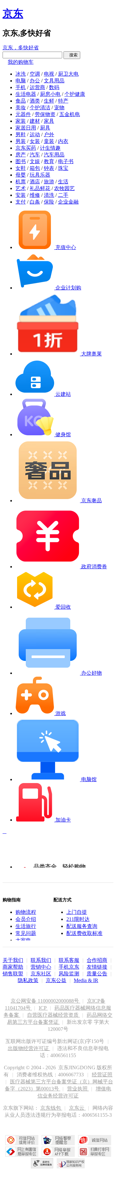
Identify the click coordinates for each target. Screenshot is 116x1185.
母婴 (20, 175)
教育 (49, 161)
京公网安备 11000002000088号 (45, 1001)
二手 (63, 195)
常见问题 (25, 933)
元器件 (23, 114)
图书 (20, 161)
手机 (20, 87)
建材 (35, 121)
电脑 (20, 80)
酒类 (35, 101)
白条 (35, 201)
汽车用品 (54, 154)
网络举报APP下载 (58, 1152)
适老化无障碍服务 (42, 1163)
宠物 (59, 107)
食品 (20, 101)
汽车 (35, 154)
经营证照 (102, 1074)
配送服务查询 (81, 926)
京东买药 (25, 148)
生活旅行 (25, 926)
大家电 (23, 940)
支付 (20, 201)
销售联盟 (13, 973)
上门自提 (76, 912)
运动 (35, 134)
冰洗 (20, 74)
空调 (35, 74)
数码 (54, 87)
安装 (20, 195)
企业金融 (68, 201)
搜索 (72, 55)
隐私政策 (28, 980)
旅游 (49, 181)
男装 (20, 141)
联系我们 (41, 960)
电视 (49, 74)
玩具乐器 (40, 175)
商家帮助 (13, 967)
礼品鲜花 (40, 188)
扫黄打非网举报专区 (94, 1152)
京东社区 (41, 973)
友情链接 (97, 967)
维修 (35, 195)
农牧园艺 (64, 188)
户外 (49, 134)
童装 (49, 141)
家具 (49, 121)
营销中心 (41, 967)
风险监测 (69, 973)
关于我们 (13, 960)
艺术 (20, 188)
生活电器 (25, 94)
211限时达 (78, 919)
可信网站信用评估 (21, 1140)
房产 (20, 154)
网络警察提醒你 (58, 1140)
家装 (20, 121)
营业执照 (78, 1088)
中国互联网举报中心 (21, 1152)
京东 (13, 13)
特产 (63, 101)
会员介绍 (25, 919)
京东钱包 (51, 1108)
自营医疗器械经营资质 (53, 1015)
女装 (35, 141)
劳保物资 (45, 114)
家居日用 (25, 127)
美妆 (20, 107)
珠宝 (63, 168)
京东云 (77, 1108)
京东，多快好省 (21, 47)
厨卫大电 (68, 74)
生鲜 (49, 101)
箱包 (35, 168)
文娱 (35, 161)
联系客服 (69, 960)
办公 (35, 80)
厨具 (45, 127)
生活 (63, 181)
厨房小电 (50, 94)
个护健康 (74, 94)
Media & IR (86, 980)
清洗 (49, 195)
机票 (20, 181)
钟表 (49, 168)
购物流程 (25, 912)
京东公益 (56, 980)
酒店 (35, 181)
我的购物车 (21, 62)
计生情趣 (50, 148)
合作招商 (97, 960)
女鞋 (20, 168)
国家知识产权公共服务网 (71, 1163)
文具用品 (54, 80)
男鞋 (20, 134)
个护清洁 (40, 107)
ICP (43, 1008)
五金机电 (69, 114)
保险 (49, 201)
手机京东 (69, 967)
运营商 (37, 87)
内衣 (63, 141)
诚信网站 (94, 1140)
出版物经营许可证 (29, 1048)
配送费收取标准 (84, 933)
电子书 (65, 161)
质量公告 (97, 973)
